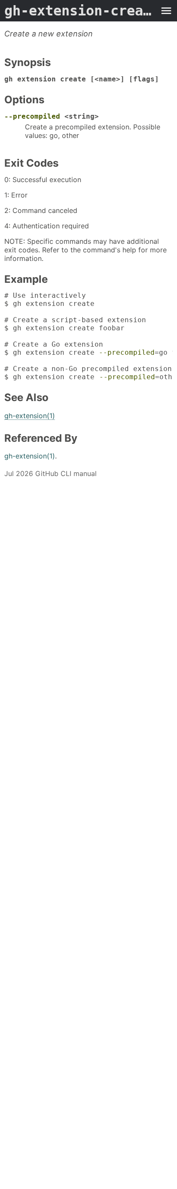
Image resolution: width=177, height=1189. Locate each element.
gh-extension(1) (29, 415)
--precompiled (32, 116)
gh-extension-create (80, 11)
